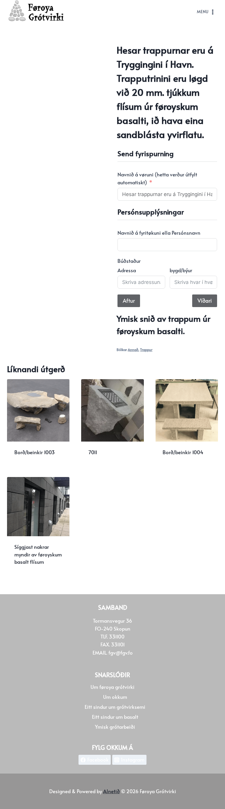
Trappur (146, 349)
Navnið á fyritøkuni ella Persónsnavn (158, 232)
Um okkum (115, 696)
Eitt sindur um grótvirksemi (115, 706)
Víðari (204, 300)
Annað (133, 349)
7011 (92, 452)
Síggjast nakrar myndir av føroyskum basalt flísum (38, 554)
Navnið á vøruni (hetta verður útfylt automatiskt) (157, 178)
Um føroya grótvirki (112, 686)
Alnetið (111, 791)
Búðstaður (129, 260)
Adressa (126, 270)
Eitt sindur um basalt (115, 716)
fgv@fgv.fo (120, 652)
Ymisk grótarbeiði (115, 726)
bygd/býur (181, 270)
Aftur (129, 300)
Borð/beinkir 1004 (183, 452)
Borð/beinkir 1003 (34, 452)
